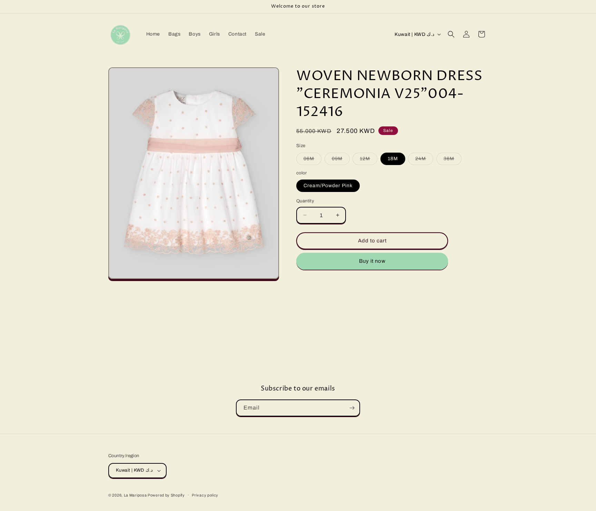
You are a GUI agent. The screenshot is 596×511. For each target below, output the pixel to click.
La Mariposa (136, 495)
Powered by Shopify (166, 495)
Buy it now (372, 261)
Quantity (305, 201)
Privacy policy (205, 495)
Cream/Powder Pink (328, 185)
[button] (451, 34)
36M (452, 160)
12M (368, 160)
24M (424, 160)
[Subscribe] (351, 407)
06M (312, 160)
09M (341, 160)
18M (393, 158)
